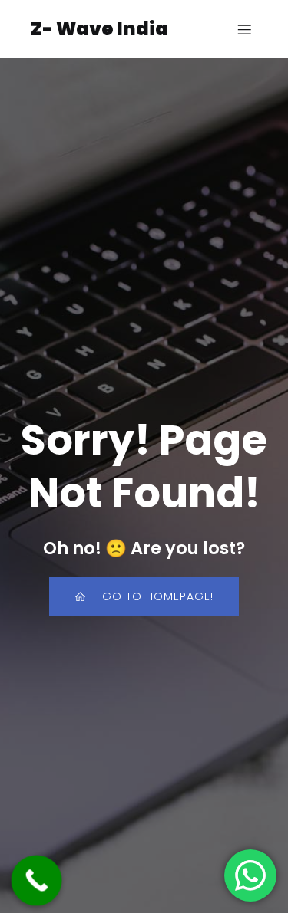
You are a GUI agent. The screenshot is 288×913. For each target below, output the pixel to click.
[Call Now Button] (37, 881)
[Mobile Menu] (244, 29)
